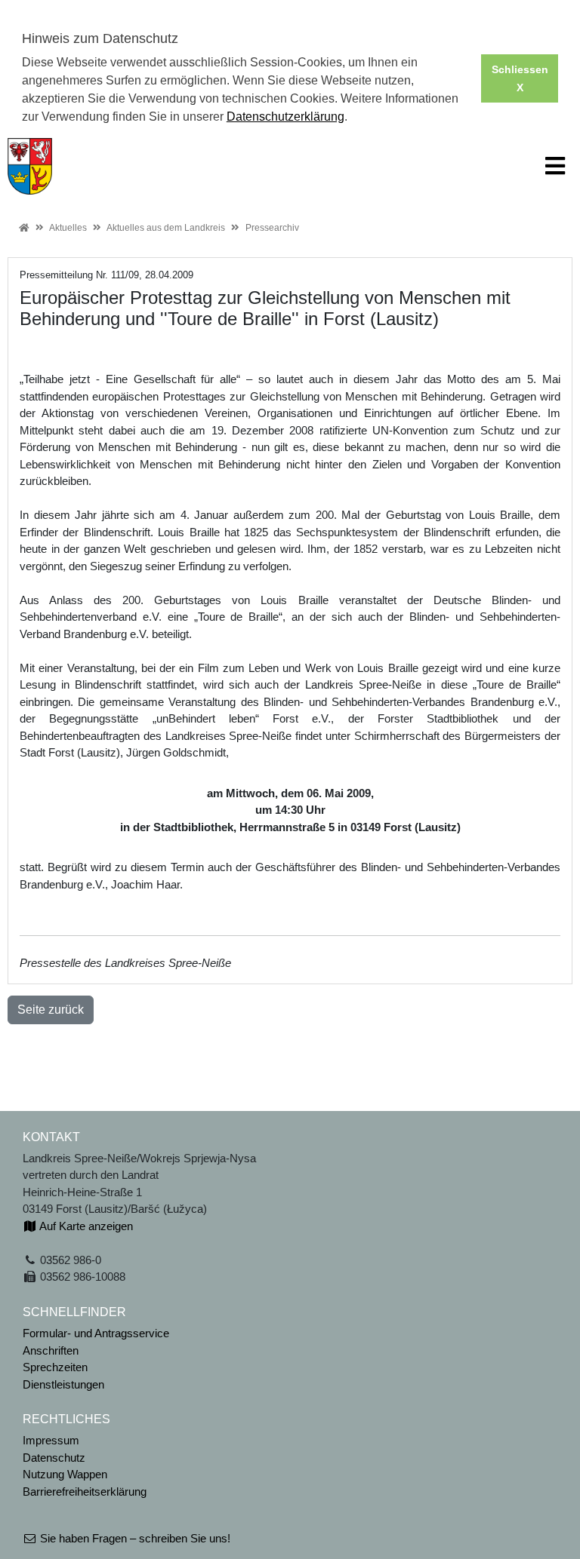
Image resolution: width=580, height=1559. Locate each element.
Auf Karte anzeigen (85, 1226)
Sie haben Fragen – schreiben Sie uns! (133, 1538)
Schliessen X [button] (520, 78)
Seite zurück (50, 1009)
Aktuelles (68, 227)
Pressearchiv (272, 227)
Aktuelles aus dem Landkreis (165, 227)
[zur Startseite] (30, 164)
